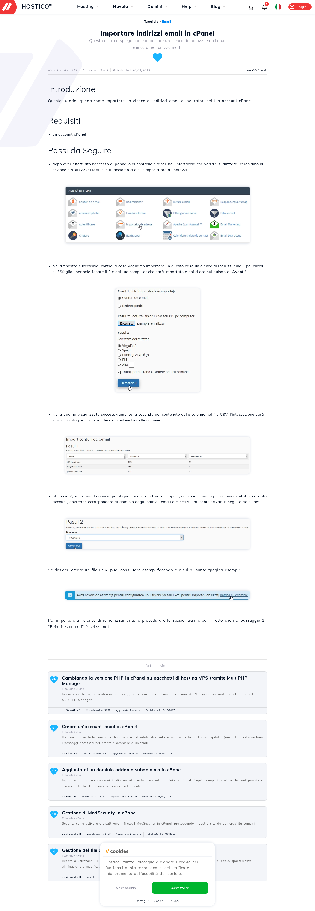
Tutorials (151, 21)
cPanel (80, 689)
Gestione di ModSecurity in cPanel (99, 813)
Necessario (126, 888)
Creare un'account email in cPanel (99, 726)
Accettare (180, 888)
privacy (174, 901)
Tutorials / (68, 689)
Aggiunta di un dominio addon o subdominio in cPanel (122, 769)
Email (166, 21)
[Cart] (250, 7)
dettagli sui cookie (150, 901)
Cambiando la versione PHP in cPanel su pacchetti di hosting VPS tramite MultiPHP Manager (154, 680)
